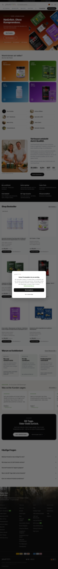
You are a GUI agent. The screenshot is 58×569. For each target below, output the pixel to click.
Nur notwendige (29, 294)
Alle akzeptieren (29, 290)
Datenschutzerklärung (29, 285)
